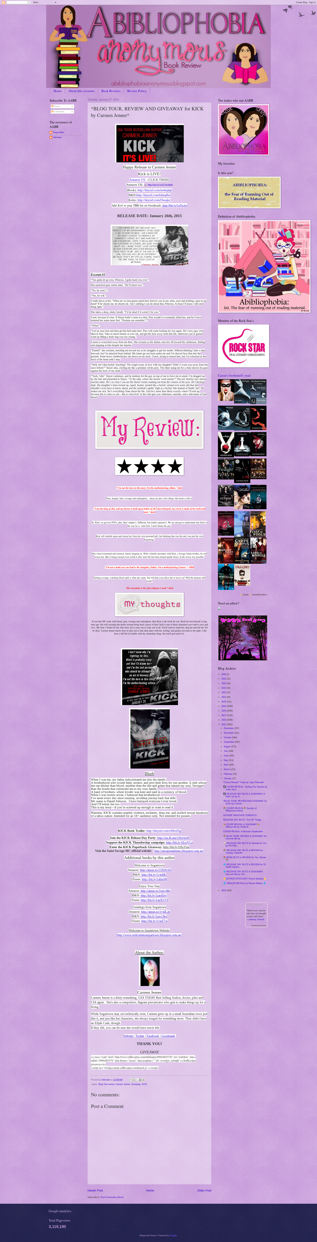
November (229, 733)
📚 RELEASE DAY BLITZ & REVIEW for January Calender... (243, 851)
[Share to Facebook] (140, 1079)
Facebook (153, 1036)
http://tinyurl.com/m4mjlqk (155, 190)
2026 (224, 674)
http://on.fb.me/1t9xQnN (173, 837)
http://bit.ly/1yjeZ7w (154, 921)
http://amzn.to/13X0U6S (155, 870)
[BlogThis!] (134, 1079)
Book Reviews (111, 91)
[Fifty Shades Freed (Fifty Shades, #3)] (242, 430)
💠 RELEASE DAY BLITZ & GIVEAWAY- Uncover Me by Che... (243, 872)
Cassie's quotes (255, 904)
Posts (56, 106)
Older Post (204, 1190)
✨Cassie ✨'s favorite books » (253, 595)
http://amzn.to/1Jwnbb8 (160, 185)
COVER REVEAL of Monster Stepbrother (243, 831)
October (228, 737)
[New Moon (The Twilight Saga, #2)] (258, 455)
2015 (224, 724)
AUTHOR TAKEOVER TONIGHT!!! (240, 815)
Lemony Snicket (256, 919)
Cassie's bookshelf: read (234, 375)
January (228, 778)
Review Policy (137, 91)
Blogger (173, 1235)
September (229, 742)
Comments (58, 111)
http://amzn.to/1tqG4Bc (156, 890)
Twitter (139, 1036)
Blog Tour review (106, 1084)
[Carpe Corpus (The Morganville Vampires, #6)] (242, 563)
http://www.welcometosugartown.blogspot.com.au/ (149, 935)
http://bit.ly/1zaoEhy (154, 895)
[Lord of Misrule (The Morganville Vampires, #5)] (258, 563)
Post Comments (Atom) (112, 1197)
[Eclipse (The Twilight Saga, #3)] (258, 429)
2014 (224, 890)
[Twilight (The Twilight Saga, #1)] (226, 456)
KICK (144, 1084)
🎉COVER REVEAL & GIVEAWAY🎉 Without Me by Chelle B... (241, 825)
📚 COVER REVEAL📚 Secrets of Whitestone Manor (240, 809)
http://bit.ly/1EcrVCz (179, 842)
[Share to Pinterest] (143, 1079)
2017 (224, 715)
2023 (224, 688)
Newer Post (95, 1190)
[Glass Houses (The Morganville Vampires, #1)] (242, 537)
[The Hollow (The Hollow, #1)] (242, 508)
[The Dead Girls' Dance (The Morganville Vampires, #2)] (226, 589)
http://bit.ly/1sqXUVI (154, 900)
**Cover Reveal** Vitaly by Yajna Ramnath (243, 782)
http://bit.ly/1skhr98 (154, 879)
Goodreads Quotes (258, 925)
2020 (224, 701)
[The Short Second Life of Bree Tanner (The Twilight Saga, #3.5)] (242, 482)
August (227, 746)
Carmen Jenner (123, 1084)
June (226, 755)
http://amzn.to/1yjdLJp (155, 911)
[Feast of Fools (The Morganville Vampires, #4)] (258, 537)
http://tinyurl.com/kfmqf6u (153, 195)
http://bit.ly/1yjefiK (153, 874)
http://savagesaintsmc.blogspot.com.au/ (179, 851)
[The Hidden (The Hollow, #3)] (226, 535)
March (227, 769)
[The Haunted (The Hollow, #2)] (258, 508)
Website (128, 1036)
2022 (224, 692)
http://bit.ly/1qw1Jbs (154, 916)
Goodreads (168, 1036)
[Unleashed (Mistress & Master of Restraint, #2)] (242, 585)
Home (57, 91)
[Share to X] (137, 1079)
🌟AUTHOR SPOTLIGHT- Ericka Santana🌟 (244, 878)
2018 (224, 711)
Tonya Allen (58, 132)
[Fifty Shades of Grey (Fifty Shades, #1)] (242, 403)
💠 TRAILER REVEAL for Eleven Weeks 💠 (244, 883)
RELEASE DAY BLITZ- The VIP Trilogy (242, 820)
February (228, 774)
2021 (224, 697)
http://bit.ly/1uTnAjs (174, 205)
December (229, 728)
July (226, 751)
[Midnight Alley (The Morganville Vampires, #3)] (226, 563)
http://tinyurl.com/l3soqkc (154, 200)
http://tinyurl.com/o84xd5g (163, 830)
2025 (224, 678)
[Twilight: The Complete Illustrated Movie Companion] (226, 479)
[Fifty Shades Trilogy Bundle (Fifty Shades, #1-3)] (258, 403)
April (226, 764)
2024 (224, 683)
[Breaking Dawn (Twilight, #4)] (242, 455)
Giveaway (136, 1084)
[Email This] (131, 1079)
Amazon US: (137, 179)
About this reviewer (81, 91)
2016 (224, 720)
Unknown (57, 137)
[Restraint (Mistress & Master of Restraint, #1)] (226, 400)
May (226, 760)
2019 (224, 706)
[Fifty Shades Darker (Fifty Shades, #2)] (226, 429)
